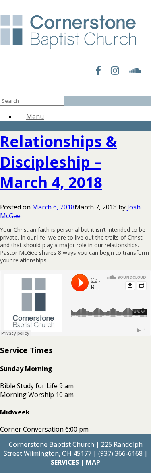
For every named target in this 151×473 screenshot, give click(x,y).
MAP (93, 462)
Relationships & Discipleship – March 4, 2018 (58, 161)
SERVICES (65, 462)
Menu (35, 116)
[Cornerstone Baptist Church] (68, 49)
